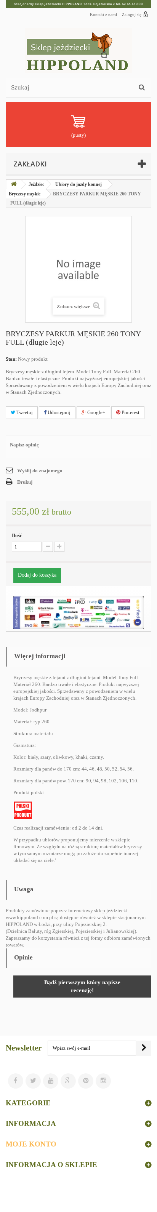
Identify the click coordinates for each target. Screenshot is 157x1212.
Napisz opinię (24, 445)
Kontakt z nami (103, 14)
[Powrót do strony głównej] (13, 184)
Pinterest (129, 412)
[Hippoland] (78, 50)
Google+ (95, 412)
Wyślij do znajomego (39, 470)
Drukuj (24, 482)
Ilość (17, 535)
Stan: (11, 359)
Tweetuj (24, 412)
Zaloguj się (131, 14)
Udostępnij (58, 412)
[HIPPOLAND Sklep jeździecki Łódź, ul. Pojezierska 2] (78, 4)
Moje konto (31, 1144)
